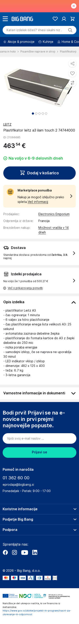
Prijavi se (39, 452)
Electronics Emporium (54, 214)
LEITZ (7, 124)
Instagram (14, 552)
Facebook (5, 552)
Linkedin (34, 552)
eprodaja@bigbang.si (18, 484)
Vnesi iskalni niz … (34, 30)
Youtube (24, 552)
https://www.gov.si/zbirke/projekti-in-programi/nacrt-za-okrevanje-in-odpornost (37, 612)
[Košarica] (72, 19)
